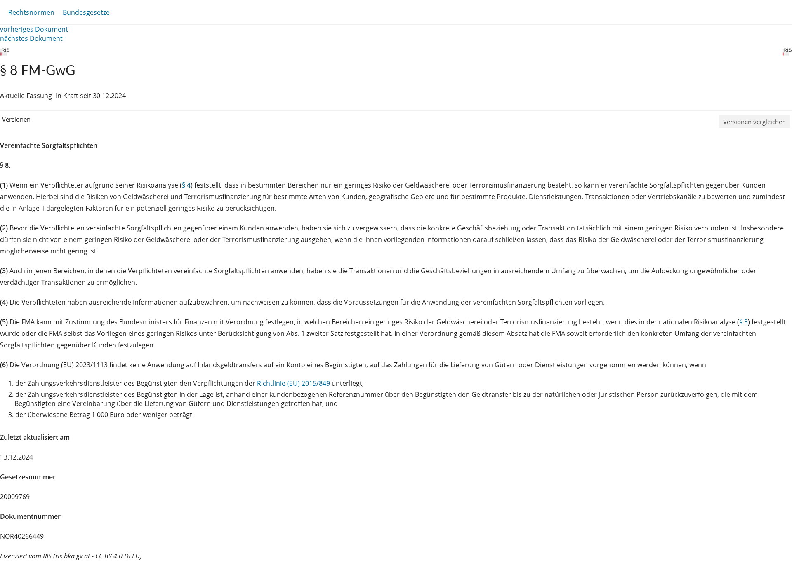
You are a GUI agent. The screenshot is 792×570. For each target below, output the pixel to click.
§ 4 (186, 185)
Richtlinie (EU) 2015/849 (294, 383)
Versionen (16, 119)
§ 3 (743, 321)
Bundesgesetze (86, 12)
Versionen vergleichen (754, 121)
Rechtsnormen (31, 12)
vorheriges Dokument (34, 29)
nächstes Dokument (31, 38)
